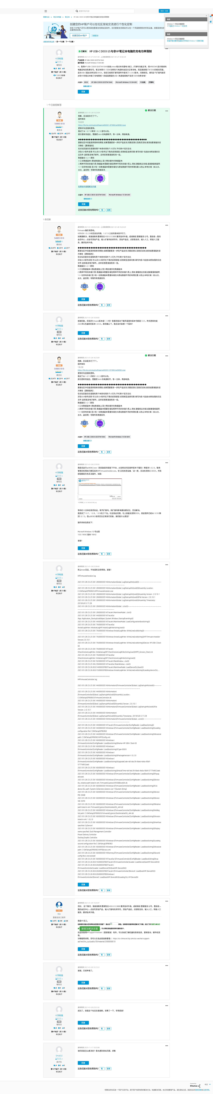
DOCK (86, 82)
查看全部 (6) (87, 86)
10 (53, 1069)
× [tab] (206, 16)
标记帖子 (59, 78)
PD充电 (142, 82)
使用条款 (198, 1090)
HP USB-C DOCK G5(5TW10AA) (101, 82)
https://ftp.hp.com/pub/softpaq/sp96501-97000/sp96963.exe (102, 125)
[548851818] (59, 114)
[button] (167, 48)
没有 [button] (109, 210)
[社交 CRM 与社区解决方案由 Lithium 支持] (195, 1085)
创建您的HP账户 (79, 36)
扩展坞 (151, 82)
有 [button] (102, 210)
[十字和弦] (59, 52)
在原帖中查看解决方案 (87, 186)
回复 (83, 91)
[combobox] (104, 11)
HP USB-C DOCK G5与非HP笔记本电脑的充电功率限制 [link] (91, 17)
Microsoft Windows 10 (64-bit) (126, 82)
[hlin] (59, 905)
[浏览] (45, 11)
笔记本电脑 (57, 17)
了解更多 (95, 36)
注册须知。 (207, 1090)
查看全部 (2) (88, 199)
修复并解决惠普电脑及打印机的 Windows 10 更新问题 (185, 41)
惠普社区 (46, 17)
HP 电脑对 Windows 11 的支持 (177, 26)
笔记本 (67, 17)
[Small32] (59, 1049)
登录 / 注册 (164, 11)
